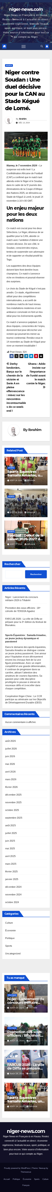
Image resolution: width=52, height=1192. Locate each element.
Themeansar (26, 1172)
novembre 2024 (13, 894)
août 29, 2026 (17, 1008)
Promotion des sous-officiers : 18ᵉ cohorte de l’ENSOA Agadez (25, 1035)
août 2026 (10, 741)
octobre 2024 (12, 902)
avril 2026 (10, 771)
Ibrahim (23, 119)
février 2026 (11, 787)
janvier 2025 (11, 879)
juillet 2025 (11, 833)
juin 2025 (10, 841)
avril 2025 (10, 856)
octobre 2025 (12, 810)
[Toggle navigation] (23, 46)
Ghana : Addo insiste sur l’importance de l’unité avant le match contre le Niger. (35, 373)
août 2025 (10, 825)
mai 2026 (10, 764)
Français (26, 1185)
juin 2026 (10, 756)
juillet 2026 (11, 748)
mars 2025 (10, 864)
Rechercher (12, 564)
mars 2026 (10, 779)
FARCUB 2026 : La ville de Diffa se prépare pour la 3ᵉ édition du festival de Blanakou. (25, 622)
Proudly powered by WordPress (17, 1168)
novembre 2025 (13, 802)
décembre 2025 (13, 795)
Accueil (7, 1179)
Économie (10, 930)
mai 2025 (10, 848)
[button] (42, 46)
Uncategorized (13, 953)
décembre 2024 (13, 887)
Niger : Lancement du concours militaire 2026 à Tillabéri (25, 1002)
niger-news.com (26, 9)
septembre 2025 (13, 818)
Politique (10, 938)
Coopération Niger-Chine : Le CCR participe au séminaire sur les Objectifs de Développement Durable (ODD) (25, 699)
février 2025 (11, 871)
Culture (9, 923)
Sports (9, 65)
